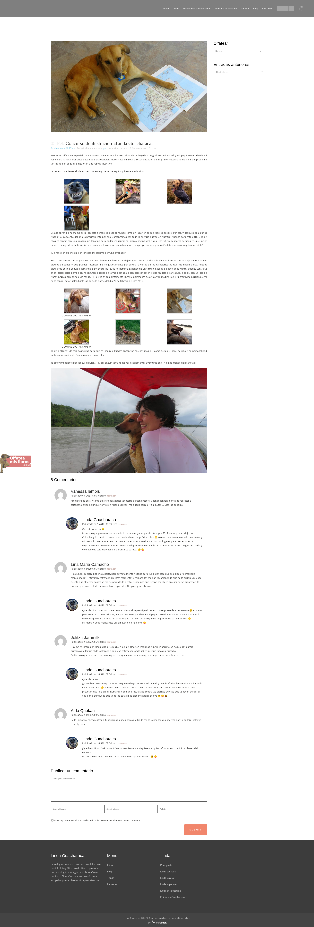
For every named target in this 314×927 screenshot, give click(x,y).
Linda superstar (168, 884)
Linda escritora (168, 871)
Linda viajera (167, 878)
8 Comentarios (138, 148)
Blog (109, 871)
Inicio (110, 865)
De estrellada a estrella (89, 148)
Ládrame (112, 884)
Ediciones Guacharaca (172, 897)
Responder (111, 496)
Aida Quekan (83, 710)
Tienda (110, 878)
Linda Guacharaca (117, 148)
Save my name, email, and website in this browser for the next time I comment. (97, 820)
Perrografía (166, 865)
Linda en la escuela (170, 890)
